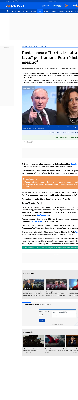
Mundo (40, 11)
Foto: (24, 88)
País (12, 11)
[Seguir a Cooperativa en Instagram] (18, 1)
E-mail (41, 315)
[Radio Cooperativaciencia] (57, 5)
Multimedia (61, 11)
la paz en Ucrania (36, 221)
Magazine (18, 11)
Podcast (53, 11)
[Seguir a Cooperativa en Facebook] (13, 1)
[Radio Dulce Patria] (44, 5)
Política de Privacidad (57, 324)
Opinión (46, 11)
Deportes (26, 11)
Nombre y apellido (44, 311)
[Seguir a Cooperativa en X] (16, 1)
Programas (69, 11)
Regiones (33, 11)
